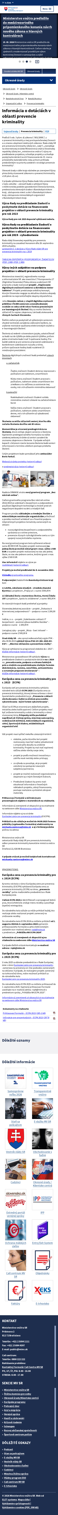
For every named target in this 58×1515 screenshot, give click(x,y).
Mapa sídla (23, 1499)
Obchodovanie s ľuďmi (16, 1465)
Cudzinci (8, 1469)
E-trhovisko (10, 1485)
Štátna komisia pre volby (17, 1393)
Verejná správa (12, 1414)
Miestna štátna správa (16, 1473)
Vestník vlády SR (13, 1461)
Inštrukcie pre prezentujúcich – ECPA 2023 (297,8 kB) (26, 1019)
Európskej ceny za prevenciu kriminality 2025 (23, 979)
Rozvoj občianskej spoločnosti (20, 1430)
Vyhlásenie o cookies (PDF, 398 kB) (20, 1507)
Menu (47, 8)
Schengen (9, 1426)
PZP (47, 131)
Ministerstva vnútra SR (43, 940)
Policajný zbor (11, 1406)
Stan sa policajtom (14, 1453)
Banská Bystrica (35, 98)
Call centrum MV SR (14, 1481)
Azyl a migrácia (12, 1410)
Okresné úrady (33, 71)
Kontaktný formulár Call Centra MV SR (22, 1367)
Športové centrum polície (18, 1434)
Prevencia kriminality (35, 103)
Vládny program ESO (15, 1477)
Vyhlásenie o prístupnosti (16, 1503)
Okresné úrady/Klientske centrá (21, 1398)
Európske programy (14, 1402)
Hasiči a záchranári (14, 1418)
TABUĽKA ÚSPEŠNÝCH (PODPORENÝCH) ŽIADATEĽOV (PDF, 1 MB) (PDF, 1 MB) (28, 261)
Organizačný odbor (14, 103)
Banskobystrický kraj (15, 98)
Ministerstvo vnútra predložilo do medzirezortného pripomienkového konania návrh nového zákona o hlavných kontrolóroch (27, 27)
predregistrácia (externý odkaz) (19, 466)
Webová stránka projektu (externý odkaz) (22, 461)
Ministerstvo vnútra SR (16, 1389)
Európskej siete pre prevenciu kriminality (21, 816)
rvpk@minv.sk (38, 929)
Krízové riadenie (13, 1422)
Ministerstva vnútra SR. (31, 808)
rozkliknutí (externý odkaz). (15, 565)
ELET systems (9, 1499)
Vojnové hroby (11, 131)
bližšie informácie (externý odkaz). (18, 651)
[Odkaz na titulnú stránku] (14, 9)
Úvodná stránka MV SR (13, 71)
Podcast (8, 1449)
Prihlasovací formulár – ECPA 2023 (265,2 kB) (24, 1013)
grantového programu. (18, 575)
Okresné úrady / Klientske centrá (20, 93)
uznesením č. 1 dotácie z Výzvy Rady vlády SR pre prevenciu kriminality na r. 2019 (25, 250)
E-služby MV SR (12, 1457)
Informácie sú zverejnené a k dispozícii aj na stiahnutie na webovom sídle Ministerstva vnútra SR (28, 999)
